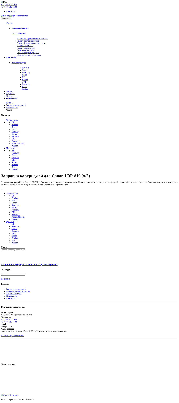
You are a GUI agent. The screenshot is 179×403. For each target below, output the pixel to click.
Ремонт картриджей (26, 48)
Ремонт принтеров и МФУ (18, 291)
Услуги (9, 23)
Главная (9, 103)
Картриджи (11, 57)
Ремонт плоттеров (25, 45)
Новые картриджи (19, 63)
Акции (9, 91)
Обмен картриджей (25, 50)
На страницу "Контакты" (12, 336)
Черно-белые (12, 107)
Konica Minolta (18, 143)
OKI (24, 82)
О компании (11, 98)
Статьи (9, 96)
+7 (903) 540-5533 (9, 7)
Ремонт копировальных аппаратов (32, 38)
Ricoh (24, 86)
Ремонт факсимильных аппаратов (32, 43)
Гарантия (10, 94)
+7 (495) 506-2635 (9, 4)
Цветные (10, 148)
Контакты (10, 11)
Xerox (24, 75)
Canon (25, 70)
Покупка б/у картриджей (28, 52)
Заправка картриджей (20, 28)
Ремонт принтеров (19, 33)
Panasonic (26, 84)
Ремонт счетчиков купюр (28, 41)
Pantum (25, 89)
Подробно (5, 279)
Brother (25, 79)
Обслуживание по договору (29, 55)
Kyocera (25, 68)
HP (23, 77)
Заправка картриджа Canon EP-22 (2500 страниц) (29, 264)
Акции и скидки (13, 294)
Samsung (26, 72)
